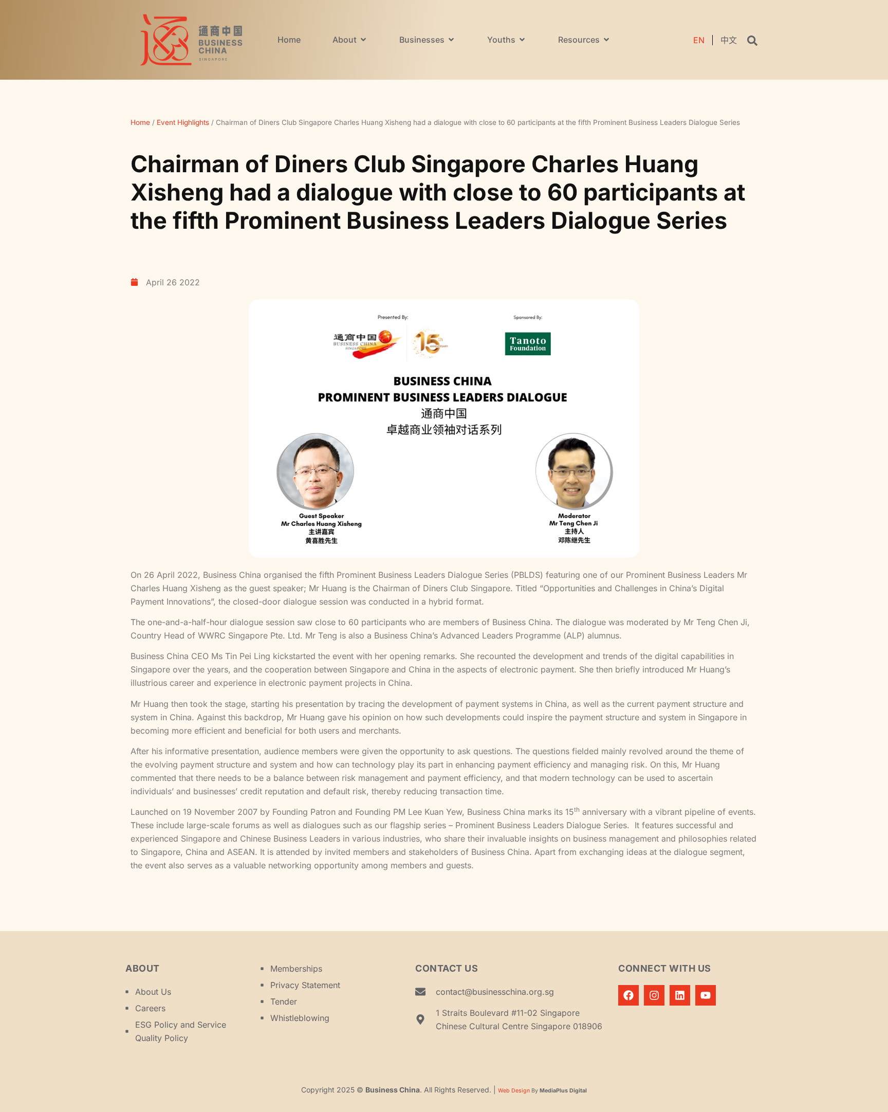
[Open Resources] (606, 39)
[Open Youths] (522, 39)
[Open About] (363, 39)
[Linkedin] (680, 995)
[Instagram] (654, 995)
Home (140, 122)
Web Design (514, 1090)
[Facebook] (628, 995)
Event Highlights (183, 122)
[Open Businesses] (451, 39)
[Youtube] (705, 995)
